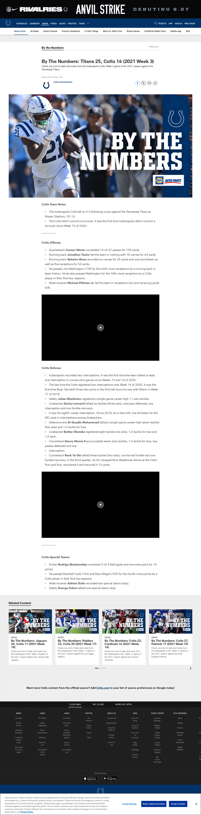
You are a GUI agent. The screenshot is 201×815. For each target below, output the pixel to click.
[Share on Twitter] (143, 84)
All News (18, 718)
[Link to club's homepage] (8, 23)
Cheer (89, 737)
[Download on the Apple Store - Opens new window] (89, 778)
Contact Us (111, 718)
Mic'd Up (42, 737)
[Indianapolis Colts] (100, 792)
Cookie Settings (129, 804)
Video (42, 713)
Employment (111, 723)
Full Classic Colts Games (42, 752)
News (18, 713)
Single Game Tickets (157, 735)
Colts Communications (62, 82)
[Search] (155, 23)
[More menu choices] (88, 23)
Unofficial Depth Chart (19, 740)
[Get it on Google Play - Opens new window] (110, 780)
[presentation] (191, 668)
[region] (100, 804)
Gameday (135, 750)
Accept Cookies (178, 804)
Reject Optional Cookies (154, 804)
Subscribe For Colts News (19, 749)
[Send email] (149, 84)
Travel (89, 733)
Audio (66, 713)
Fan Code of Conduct (135, 735)
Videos (180, 723)
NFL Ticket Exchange (157, 759)
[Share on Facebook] (137, 84)
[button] (100, 327)
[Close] (196, 804)
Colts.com (102, 687)
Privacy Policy (26, 812)
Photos (88, 713)
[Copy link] (155, 83)
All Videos (42, 718)
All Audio (66, 718)
